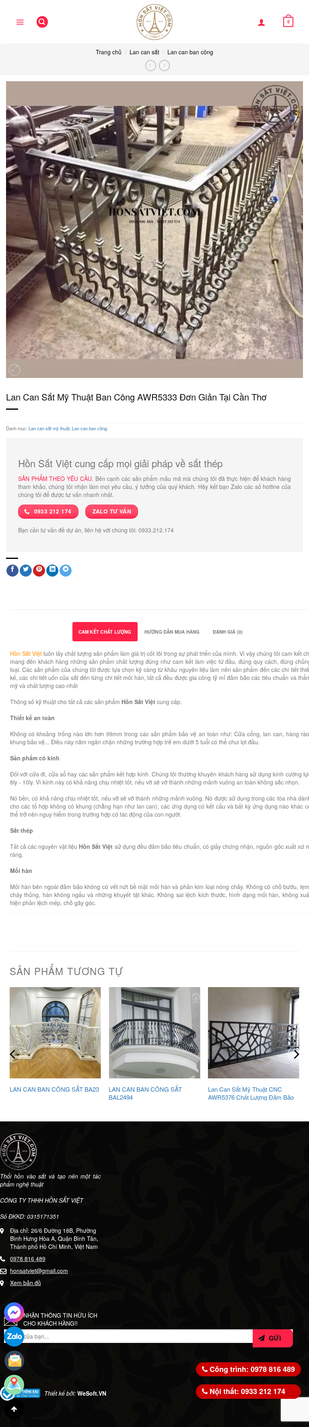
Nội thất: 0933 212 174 (246, 1391)
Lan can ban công (190, 52)
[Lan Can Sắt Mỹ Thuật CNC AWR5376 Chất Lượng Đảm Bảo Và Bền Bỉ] (253, 1032)
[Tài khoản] (261, 22)
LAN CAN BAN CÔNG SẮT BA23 (54, 1089)
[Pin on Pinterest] (39, 571)
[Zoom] (14, 370)
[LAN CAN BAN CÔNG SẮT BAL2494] (154, 1032)
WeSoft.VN (91, 1393)
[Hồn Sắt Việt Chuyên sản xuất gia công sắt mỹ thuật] (154, 22)
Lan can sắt (144, 52)
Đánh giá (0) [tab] (228, 631)
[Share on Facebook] (12, 571)
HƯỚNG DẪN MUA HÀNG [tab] (172, 631)
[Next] (296, 1054)
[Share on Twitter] (26, 571)
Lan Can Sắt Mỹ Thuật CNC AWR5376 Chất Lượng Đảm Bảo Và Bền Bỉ (251, 1097)
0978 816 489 (27, 1259)
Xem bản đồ (25, 1283)
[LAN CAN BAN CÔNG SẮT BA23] (55, 1032)
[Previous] (13, 1054)
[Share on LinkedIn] (52, 571)
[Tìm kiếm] (42, 22)
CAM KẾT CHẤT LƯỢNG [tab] (105, 631)
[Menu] (20, 22)
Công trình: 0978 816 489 (251, 1369)
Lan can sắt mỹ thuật (49, 428)
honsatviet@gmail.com (39, 1271)
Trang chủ (109, 52)
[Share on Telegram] (66, 571)
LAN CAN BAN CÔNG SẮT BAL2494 (145, 1093)
